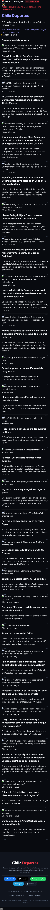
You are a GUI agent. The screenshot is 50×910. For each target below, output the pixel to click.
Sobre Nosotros (14, 891)
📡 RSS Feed (31, 884)
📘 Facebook (9, 879)
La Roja (25, 29)
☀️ (4, 4)
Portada (5, 29)
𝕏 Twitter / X (23, 879)
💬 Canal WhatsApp (38, 879)
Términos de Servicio (16, 895)
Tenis (4, 32)
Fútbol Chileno (15, 29)
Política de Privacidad (31, 891)
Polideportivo (13, 32)
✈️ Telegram (18, 884)
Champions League (37, 29)
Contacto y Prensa (34, 895)
